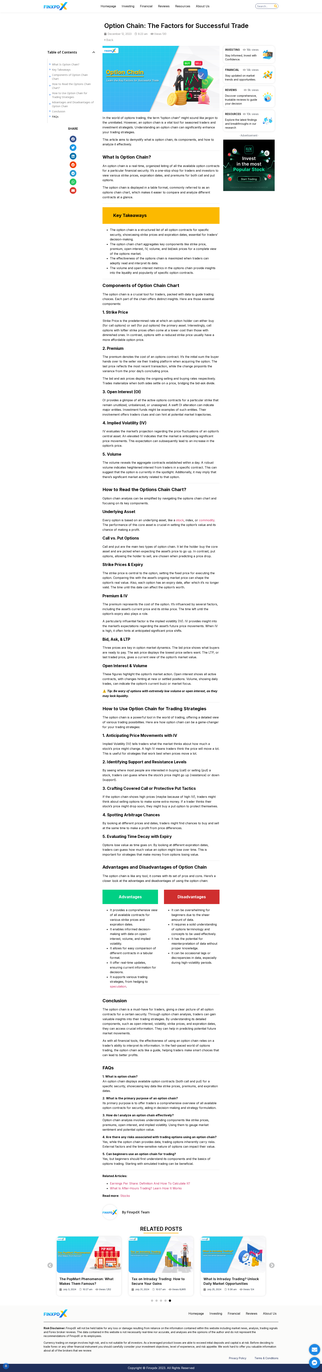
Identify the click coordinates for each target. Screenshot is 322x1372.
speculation (118, 986)
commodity (206, 520)
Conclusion (58, 111)
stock (180, 520)
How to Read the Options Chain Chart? (71, 86)
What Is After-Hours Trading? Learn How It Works (146, 1188)
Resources (182, 6)
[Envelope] (314, 1349)
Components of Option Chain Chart (70, 77)
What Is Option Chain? (65, 64)
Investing (128, 6)
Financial (146, 6)
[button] (93, 52)
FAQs (55, 116)
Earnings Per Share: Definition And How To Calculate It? (150, 1183)
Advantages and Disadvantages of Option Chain (73, 104)
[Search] (275, 6)
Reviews (164, 6)
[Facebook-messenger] (314, 1362)
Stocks (125, 1196)
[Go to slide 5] (170, 1301)
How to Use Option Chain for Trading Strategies (69, 95)
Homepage (108, 6)
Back (109, 40)
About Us (202, 6)
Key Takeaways (61, 69)
